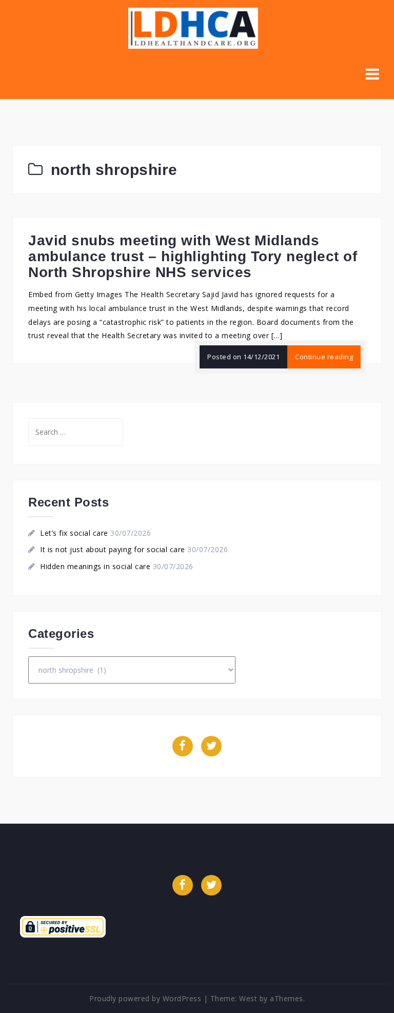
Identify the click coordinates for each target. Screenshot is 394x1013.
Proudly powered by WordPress (145, 998)
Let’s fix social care (74, 533)
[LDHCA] (193, 27)
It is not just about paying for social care (112, 549)
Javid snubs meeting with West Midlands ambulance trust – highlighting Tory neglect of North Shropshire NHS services (192, 256)
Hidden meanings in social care (95, 566)
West (248, 998)
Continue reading (324, 356)
